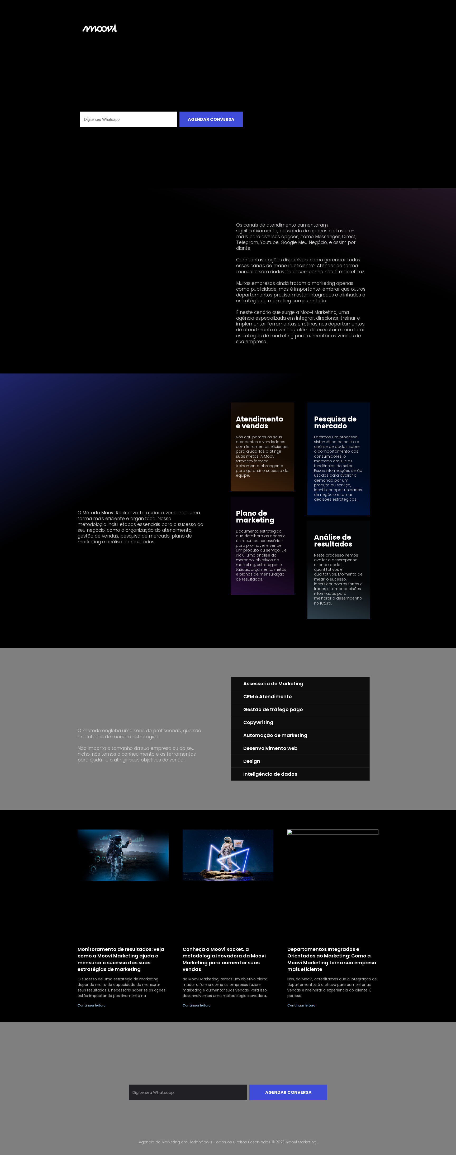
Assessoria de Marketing (273, 683)
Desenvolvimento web (270, 748)
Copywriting (258, 722)
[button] (300, 683)
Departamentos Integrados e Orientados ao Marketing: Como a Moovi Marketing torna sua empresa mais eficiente (331, 959)
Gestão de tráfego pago (273, 709)
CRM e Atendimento (267, 696)
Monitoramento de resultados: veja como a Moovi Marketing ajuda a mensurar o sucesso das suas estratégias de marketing (121, 959)
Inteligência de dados (270, 774)
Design (251, 761)
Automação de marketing (275, 735)
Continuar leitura (92, 1005)
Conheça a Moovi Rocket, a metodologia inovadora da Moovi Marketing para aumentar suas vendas (224, 959)
